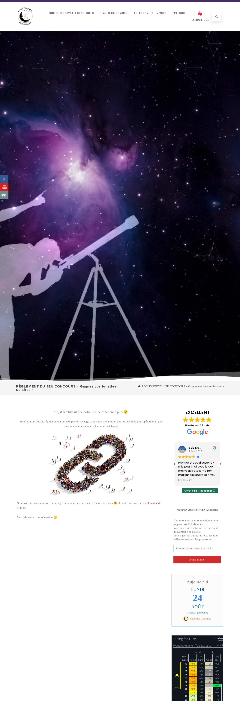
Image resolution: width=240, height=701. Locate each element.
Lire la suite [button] (185, 480)
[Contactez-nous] (4, 195)
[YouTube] (4, 187)
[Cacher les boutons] (2, 201)
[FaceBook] (4, 179)
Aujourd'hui (197, 581)
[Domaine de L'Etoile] (25, 29)
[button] (220, 464)
